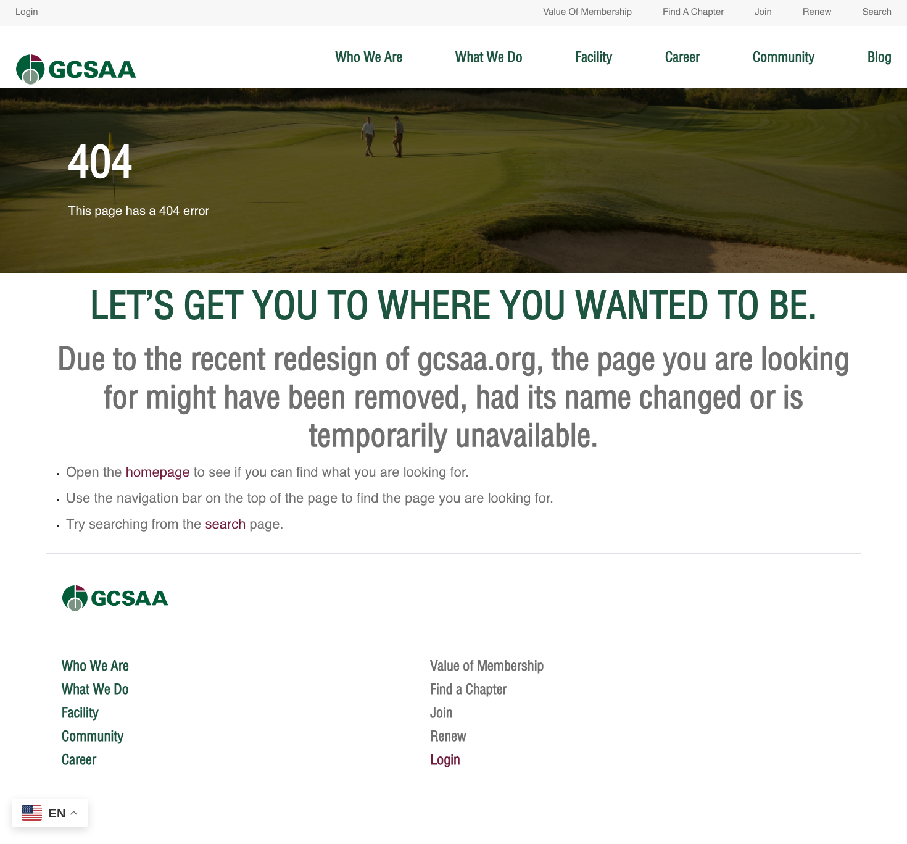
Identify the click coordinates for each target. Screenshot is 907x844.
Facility (594, 56)
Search (877, 12)
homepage (158, 473)
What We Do (489, 56)
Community (783, 56)
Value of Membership (587, 12)
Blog (880, 56)
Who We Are (369, 56)
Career (682, 56)
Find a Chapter (693, 12)
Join (763, 12)
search (225, 525)
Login (26, 12)
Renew (817, 12)
